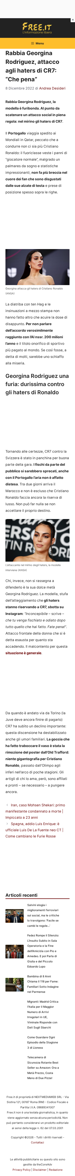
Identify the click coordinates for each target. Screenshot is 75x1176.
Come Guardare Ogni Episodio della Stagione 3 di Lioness (42, 1042)
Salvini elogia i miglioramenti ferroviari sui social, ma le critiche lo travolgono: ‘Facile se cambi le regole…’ (43, 915)
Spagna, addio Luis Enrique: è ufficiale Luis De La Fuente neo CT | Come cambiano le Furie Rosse (34, 830)
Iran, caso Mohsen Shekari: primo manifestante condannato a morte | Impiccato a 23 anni (35, 811)
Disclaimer (40, 1169)
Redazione (56, 1169)
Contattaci (37, 1142)
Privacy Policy (22, 1169)
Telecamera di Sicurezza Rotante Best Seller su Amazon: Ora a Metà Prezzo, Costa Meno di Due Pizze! (43, 1068)
